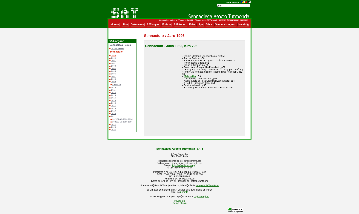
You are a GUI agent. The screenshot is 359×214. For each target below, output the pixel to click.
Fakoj (192, 24)
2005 (113, 71)
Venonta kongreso (225, 24)
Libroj (125, 24)
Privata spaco (232, 20)
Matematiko (190, 76)
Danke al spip (180, 203)
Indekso (222, 20)
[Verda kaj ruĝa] (245, 3)
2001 (113, 61)
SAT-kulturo (180, 24)
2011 (113, 90)
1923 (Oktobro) (117, 49)
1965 (113, 55)
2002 (113, 63)
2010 (113, 87)
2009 (113, 82)
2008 (113, 79)
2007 (113, 76)
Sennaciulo (116, 51)
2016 (113, 103)
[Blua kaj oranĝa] (242, 3)
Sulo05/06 (116, 85)
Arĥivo (209, 24)
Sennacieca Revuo (120, 45)
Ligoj (201, 24)
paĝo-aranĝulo (201, 196)
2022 (113, 124)
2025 (113, 130)
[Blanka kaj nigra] (249, 3)
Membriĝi (243, 24)
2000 (113, 58)
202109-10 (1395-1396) (122, 122)
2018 (113, 108)
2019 (113, 111)
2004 (113, 69)
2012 (113, 93)
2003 (113, 66)
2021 (113, 116)
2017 (113, 106)
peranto (184, 192)
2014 (113, 98)
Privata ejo (179, 201)
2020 (113, 114)
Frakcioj (167, 24)
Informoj (115, 24)
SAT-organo (153, 24)
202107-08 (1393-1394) (122, 119)
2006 (113, 74)
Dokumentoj (138, 24)
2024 (113, 127)
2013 (113, 95)
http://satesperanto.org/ (183, 165)
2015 (113, 100)
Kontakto (244, 20)
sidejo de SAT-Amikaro (207, 185)
